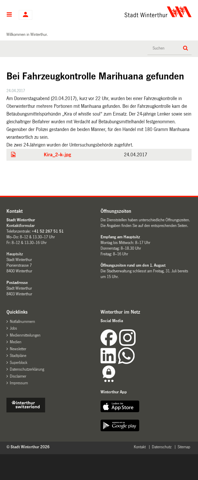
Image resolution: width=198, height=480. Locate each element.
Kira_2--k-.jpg (57, 154)
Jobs (13, 328)
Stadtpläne (18, 355)
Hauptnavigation (9, 15)
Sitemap (184, 447)
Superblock (18, 362)
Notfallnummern (22, 321)
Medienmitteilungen (25, 335)
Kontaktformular (20, 225)
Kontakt (140, 447)
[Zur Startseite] (125, 11)
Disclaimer (18, 376)
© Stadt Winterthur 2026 (28, 447)
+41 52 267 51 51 (48, 231)
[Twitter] (136, 344)
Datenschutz (161, 447)
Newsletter (18, 349)
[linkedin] (109, 362)
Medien (15, 342)
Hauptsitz (14, 254)
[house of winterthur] (25, 411)
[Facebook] (110, 344)
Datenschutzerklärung (27, 369)
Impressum (19, 383)
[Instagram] (127, 344)
